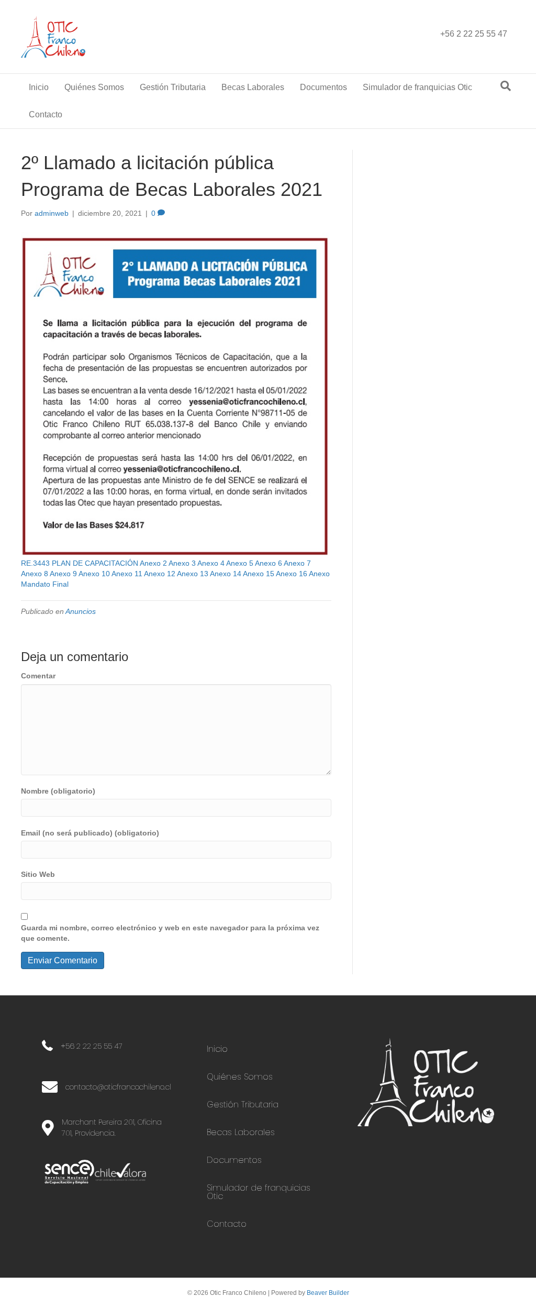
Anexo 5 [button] (240, 563)
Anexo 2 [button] (154, 563)
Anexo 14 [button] (226, 573)
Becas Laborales (252, 87)
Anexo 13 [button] (193, 573)
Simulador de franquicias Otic (417, 87)
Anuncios (80, 611)
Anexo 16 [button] (292, 573)
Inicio (39, 87)
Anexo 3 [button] (183, 563)
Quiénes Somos (94, 87)
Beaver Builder (328, 1292)
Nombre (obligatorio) (58, 791)
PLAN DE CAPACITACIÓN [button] (96, 563)
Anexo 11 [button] (127, 573)
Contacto (45, 114)
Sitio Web (38, 874)
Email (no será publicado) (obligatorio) (90, 833)
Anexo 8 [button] (35, 573)
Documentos (323, 87)
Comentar (38, 676)
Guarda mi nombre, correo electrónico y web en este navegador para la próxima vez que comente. (170, 933)
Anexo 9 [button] (64, 573)
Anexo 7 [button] (297, 563)
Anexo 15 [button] (259, 573)
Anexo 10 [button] (95, 573)
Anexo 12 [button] (160, 573)
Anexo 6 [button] (269, 563)
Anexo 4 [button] (211, 563)
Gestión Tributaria (173, 87)
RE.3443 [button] (36, 563)
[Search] (505, 85)
